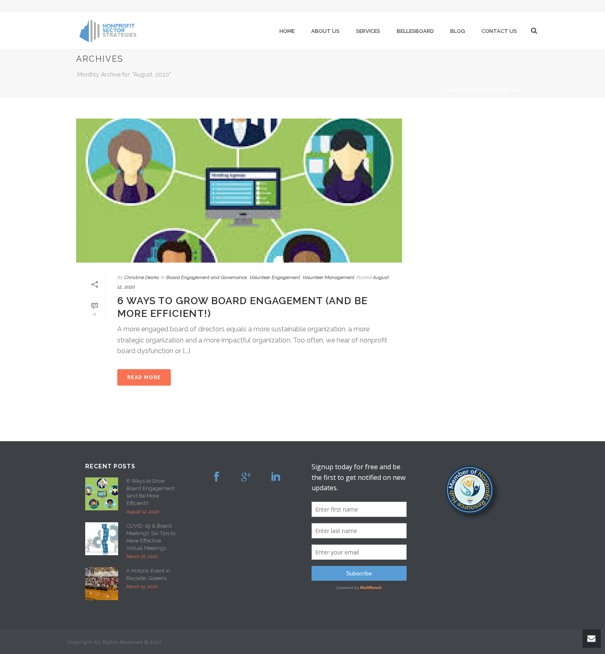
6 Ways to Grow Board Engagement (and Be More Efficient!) (150, 492)
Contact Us (499, 31)
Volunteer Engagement (274, 277)
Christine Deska (141, 277)
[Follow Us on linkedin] (276, 477)
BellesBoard (415, 31)
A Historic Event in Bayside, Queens (148, 574)
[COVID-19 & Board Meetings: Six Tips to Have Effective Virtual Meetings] (101, 538)
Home (287, 31)
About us (325, 31)
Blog (457, 31)
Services (368, 31)
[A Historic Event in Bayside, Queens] (101, 583)
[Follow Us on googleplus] (246, 477)
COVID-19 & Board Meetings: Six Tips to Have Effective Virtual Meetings (150, 537)
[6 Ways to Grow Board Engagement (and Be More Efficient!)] (239, 191)
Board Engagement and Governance (206, 277)
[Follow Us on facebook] (216, 477)
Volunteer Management (328, 277)
